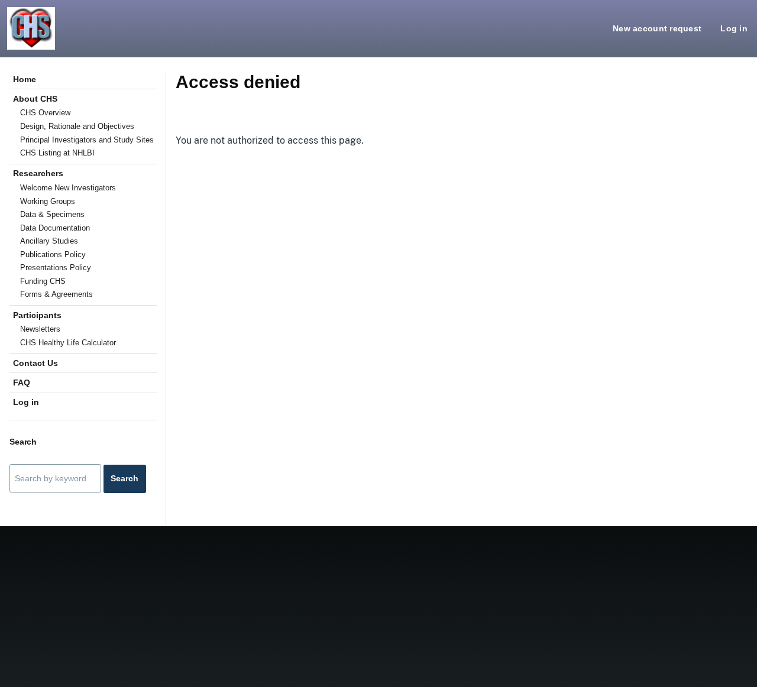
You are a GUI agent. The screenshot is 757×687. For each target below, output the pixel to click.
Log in (734, 28)
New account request (657, 28)
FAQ (21, 382)
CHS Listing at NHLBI (57, 152)
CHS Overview (45, 112)
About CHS (35, 98)
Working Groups (47, 201)
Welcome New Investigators (68, 187)
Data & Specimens (52, 214)
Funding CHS (43, 281)
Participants (37, 315)
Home (24, 79)
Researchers (38, 173)
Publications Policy (53, 254)
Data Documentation (55, 227)
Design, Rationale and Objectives (77, 126)
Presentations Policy (55, 267)
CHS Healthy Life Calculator (68, 342)
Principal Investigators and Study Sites (87, 139)
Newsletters (40, 329)
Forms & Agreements (56, 294)
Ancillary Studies (49, 240)
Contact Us (35, 363)
